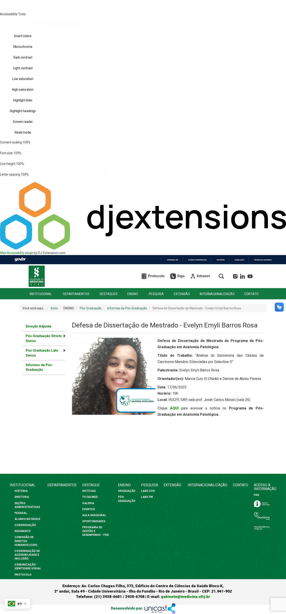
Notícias (89, 490)
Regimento (23, 531)
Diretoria (22, 497)
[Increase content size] (91, 142)
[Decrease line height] (44, 163)
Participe (221, 260)
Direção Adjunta (38, 326)
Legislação (239, 260)
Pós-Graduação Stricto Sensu (44, 338)
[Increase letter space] (89, 174)
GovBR (20, 259)
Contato (240, 485)
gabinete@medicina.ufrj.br (185, 596)
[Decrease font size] (41, 153)
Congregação (25, 525)
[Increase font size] (82, 153)
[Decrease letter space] (49, 174)
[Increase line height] (84, 163)
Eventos (88, 509)
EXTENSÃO (182, 294)
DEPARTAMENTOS (76, 294)
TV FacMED (90, 497)
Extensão (172, 485)
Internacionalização (207, 485)
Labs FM (147, 497)
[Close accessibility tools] (60, 24)
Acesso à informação (197, 260)
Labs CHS (148, 490)
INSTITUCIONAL (41, 294)
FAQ (256, 495)
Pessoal (21, 513)
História (21, 490)
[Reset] (20, 24)
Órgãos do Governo (262, 260)
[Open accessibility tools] (20, 5)
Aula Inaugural (94, 515)
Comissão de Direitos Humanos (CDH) (26, 541)
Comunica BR (172, 260)
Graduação (126, 490)
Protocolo (23, 574)
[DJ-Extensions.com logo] (143, 248)
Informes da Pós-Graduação (39, 367)
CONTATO (251, 294)
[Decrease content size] (51, 142)
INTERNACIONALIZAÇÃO (217, 294)
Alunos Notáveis (27, 519)
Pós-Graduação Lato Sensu (42, 352)
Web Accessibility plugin (17, 253)
